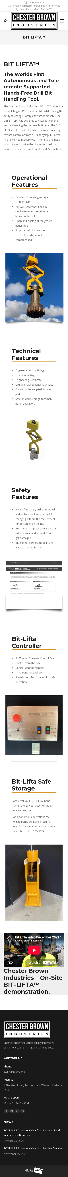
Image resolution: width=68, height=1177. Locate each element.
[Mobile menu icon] (62, 21)
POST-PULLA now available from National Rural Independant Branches (32, 1133)
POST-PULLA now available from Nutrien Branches (34, 1148)
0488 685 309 (36, 2)
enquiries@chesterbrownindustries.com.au (36, 5)
